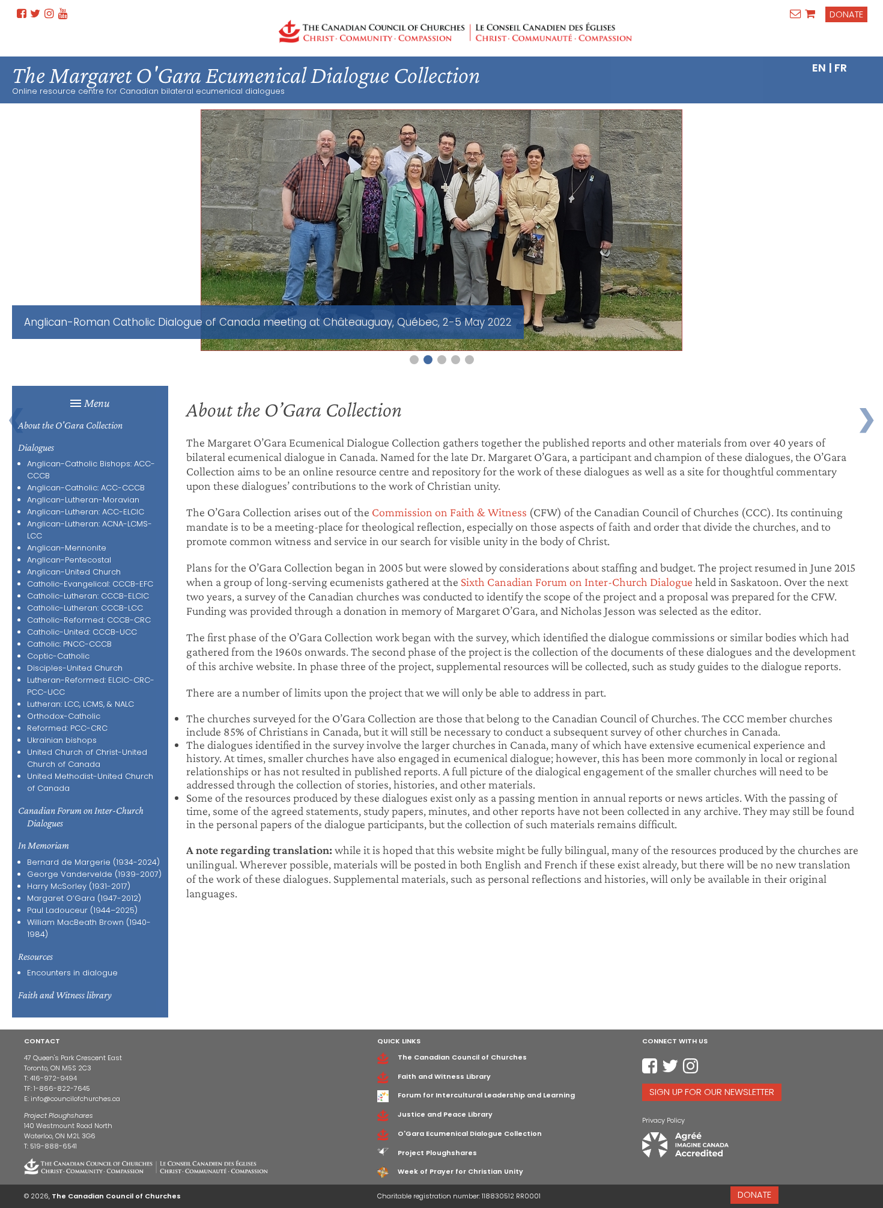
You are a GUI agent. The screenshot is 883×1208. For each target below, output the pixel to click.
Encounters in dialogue (72, 972)
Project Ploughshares (437, 1153)
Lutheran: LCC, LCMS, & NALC (80, 704)
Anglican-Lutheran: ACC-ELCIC (85, 511)
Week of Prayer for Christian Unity (460, 1171)
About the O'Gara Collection (70, 425)
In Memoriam (43, 845)
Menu (97, 402)
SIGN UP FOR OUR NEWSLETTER (711, 1092)
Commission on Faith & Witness (449, 512)
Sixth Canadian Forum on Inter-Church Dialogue (577, 581)
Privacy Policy (663, 1120)
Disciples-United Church (75, 668)
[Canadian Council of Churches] (455, 31)
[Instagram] (49, 14)
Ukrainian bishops (62, 740)
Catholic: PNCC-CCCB (69, 644)
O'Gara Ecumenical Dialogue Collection (470, 1133)
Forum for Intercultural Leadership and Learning (486, 1095)
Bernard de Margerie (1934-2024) (93, 862)
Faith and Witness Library (444, 1076)
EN (819, 67)
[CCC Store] (810, 14)
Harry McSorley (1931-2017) (78, 886)
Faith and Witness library (65, 995)
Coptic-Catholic (58, 656)
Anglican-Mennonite (66, 548)
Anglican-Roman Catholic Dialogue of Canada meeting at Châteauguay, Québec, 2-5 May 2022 (268, 322)
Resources (35, 956)
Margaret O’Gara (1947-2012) (84, 898)
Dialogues (36, 447)
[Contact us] (796, 14)
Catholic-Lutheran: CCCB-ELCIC (88, 596)
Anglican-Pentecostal (69, 560)
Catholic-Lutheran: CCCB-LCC (85, 608)
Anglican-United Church (74, 572)
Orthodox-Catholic (63, 716)
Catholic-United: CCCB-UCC (82, 632)
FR (840, 67)
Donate (846, 14)
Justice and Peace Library (445, 1114)
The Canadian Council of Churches (462, 1057)
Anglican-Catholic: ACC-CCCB (86, 487)
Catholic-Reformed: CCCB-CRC (89, 620)
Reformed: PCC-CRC (67, 728)
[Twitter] (35, 14)
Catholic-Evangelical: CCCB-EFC (90, 584)
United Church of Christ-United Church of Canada (87, 758)
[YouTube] (63, 14)
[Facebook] (22, 14)
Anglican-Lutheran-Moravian (83, 499)
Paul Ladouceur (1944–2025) (82, 910)
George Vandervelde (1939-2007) (94, 874)
